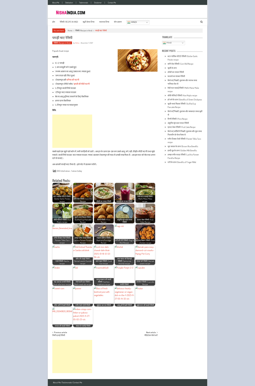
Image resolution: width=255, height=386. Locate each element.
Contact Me (112, 3)
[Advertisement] (72, 131)
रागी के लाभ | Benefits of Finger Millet (182, 162)
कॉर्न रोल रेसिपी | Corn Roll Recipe (180, 63)
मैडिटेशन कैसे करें (151, 335)
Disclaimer (98, 3)
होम (53, 21)
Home (70, 30)
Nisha (77, 43)
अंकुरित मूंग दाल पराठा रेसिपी (178, 123)
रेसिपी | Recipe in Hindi (69, 21)
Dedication (69, 3)
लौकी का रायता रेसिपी (176, 72)
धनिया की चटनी (73, 79)
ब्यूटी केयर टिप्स (88, 21)
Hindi (133, 22)
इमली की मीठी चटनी (82, 83)
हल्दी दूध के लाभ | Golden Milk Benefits (182, 150)
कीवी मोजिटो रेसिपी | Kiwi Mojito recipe (182, 95)
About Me (55, 3)
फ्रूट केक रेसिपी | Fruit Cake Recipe (181, 127)
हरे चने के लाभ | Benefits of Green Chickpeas (185, 99)
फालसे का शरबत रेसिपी (176, 76)
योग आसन (118, 21)
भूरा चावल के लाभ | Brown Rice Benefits (183, 146)
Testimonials (83, 3)
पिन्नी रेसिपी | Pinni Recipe (178, 119)
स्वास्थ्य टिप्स (104, 21)
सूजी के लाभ (172, 68)
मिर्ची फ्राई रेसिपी (58, 335)
